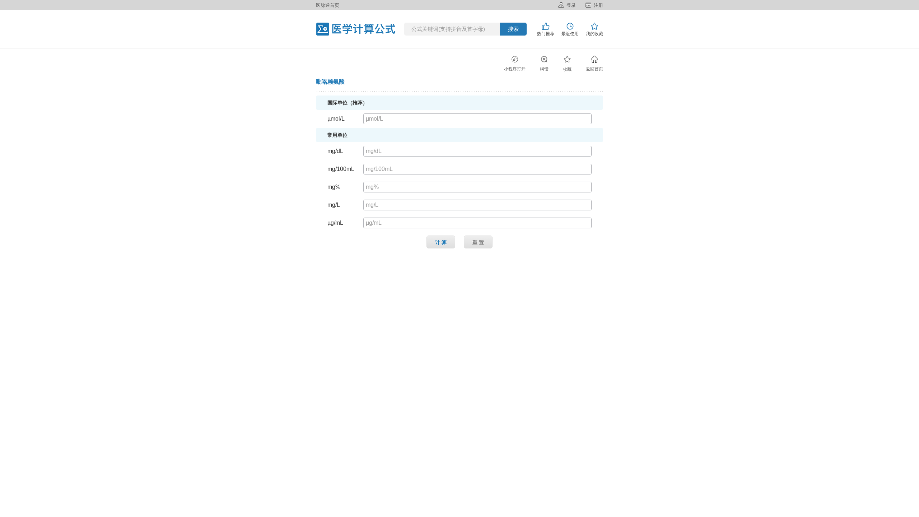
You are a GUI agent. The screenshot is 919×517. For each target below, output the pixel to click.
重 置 (478, 242)
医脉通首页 (327, 5)
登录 (571, 5)
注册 (598, 5)
